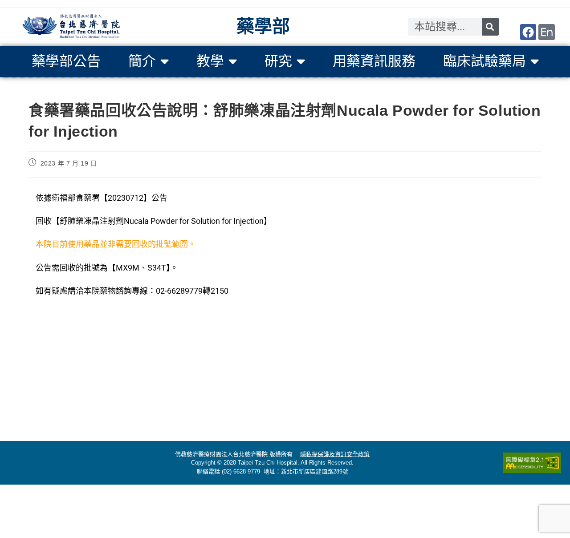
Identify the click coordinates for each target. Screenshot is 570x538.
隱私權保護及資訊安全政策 (335, 454)
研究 (278, 61)
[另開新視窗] (528, 32)
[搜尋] (490, 27)
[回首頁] (71, 26)
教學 (210, 61)
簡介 (142, 61)
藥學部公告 (66, 61)
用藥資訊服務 (374, 61)
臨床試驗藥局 (484, 61)
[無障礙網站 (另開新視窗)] (532, 463)
